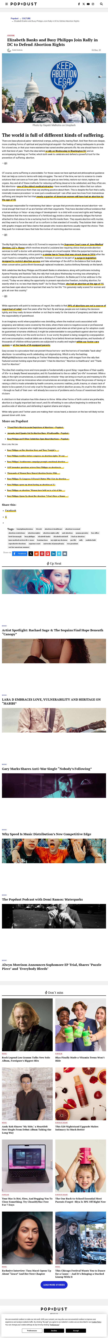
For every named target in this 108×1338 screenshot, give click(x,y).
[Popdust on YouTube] (88, 4)
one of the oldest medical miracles (35, 186)
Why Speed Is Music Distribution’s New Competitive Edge (46, 834)
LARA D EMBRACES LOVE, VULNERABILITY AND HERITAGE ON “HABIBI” (51, 701)
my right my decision (59, 540)
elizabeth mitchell (60, 536)
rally (81, 540)
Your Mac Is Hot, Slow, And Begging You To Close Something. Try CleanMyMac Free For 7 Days (27, 1201)
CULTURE (26, 18)
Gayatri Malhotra (52, 125)
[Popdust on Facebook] (79, 4)
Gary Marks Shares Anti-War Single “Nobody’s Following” (47, 769)
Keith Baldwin (17, 50)
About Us (54, 1314)
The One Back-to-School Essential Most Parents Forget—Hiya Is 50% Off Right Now (80, 1200)
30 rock (39, 529)
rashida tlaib (91, 540)
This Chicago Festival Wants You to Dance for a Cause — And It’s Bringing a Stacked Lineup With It (80, 1273)
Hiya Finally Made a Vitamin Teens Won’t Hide (80, 1059)
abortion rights (34, 533)
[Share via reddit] (36, 553)
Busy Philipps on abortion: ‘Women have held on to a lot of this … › (36, 490)
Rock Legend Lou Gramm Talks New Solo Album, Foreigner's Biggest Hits (26, 1059)
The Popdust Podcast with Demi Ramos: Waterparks (42, 899)
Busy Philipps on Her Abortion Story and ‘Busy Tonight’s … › (33, 450)
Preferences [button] (54, 1325)
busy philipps (30, 536)
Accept (76, 1331)
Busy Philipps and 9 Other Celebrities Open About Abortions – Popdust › (38, 439)
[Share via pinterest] (42, 553)
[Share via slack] (59, 553)
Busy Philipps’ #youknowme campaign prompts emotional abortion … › (37, 461)
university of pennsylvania (53, 544)
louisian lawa (42, 540)
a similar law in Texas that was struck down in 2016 (69, 254)
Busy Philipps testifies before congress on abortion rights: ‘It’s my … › (37, 456)
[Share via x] (30, 553)
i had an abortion (78, 536)
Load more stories (54, 1284)
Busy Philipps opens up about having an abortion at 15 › (31, 484)
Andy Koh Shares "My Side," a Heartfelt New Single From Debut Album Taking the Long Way (26, 1129)
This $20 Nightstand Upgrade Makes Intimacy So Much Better (76, 1128)
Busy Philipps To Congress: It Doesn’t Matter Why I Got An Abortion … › (38, 479)
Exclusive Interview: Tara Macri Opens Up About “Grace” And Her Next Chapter (26, 1272)
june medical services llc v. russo (21, 540)
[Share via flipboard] (47, 553)
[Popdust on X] (84, 4)
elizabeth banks (44, 536)
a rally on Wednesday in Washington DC (65, 151)
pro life (73, 540)
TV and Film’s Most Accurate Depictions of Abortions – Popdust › (35, 427)
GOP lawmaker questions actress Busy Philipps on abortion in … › (35, 467)
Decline (54, 1331)
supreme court (34, 544)
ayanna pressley (82, 533)
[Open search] (101, 4)
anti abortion (67, 533)
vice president (72, 544)
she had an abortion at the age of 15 (85, 283)
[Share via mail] (64, 553)
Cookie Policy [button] (96, 1322)
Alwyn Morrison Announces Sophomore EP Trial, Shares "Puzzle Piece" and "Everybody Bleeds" (51, 967)
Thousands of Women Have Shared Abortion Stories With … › (33, 473)
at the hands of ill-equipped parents (31, 345)
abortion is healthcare (53, 529)
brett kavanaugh (15, 536)
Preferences (32, 1331)
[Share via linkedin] (53, 553)
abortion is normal (72, 529)
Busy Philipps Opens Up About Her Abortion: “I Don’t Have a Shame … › (37, 496)
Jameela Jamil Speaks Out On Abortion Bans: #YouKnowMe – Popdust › (38, 433)
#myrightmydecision (24, 529)
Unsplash (70, 125)
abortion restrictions (17, 533)
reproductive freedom (17, 544)
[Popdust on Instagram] (93, 4)
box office (95, 533)
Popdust (15, 18)
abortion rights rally (51, 533)
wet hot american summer (19, 547)
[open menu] (7, 4)
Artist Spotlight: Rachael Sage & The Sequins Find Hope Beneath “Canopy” (52, 632)
